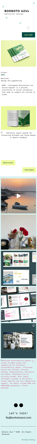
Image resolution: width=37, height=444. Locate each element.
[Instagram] (16, 405)
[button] (28, 27)
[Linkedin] (21, 405)
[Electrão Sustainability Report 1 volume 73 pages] (18, 376)
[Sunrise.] (18, 195)
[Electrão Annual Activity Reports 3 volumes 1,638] (18, 268)
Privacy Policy (28, 440)
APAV (3, 75)
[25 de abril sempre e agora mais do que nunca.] (18, 232)
